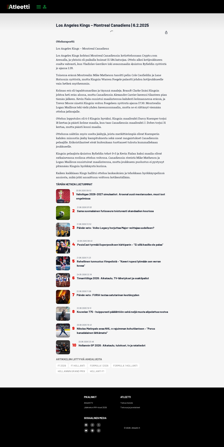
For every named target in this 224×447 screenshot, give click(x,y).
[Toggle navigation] (39, 6)
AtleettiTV (88, 403)
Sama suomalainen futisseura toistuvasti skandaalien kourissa (115, 211)
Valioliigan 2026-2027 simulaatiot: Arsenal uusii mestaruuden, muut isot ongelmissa (120, 196)
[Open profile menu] (44, 6)
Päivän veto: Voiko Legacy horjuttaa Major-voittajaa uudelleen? (115, 227)
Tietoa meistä (126, 403)
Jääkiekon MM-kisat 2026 (95, 407)
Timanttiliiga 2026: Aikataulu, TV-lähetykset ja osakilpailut (113, 278)
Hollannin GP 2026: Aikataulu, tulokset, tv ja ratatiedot (112, 345)
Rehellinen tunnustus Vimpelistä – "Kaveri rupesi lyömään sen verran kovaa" (119, 263)
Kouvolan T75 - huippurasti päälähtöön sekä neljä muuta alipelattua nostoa (122, 311)
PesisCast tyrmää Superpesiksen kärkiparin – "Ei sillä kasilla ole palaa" (120, 244)
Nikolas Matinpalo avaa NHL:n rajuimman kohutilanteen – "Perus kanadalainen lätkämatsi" (116, 330)
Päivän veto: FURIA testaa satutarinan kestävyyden (108, 295)
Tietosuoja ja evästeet (130, 407)
